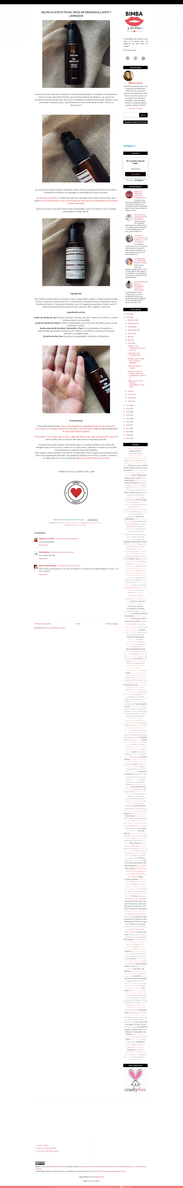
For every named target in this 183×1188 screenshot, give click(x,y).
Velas (140, 1044)
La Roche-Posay (132, 749)
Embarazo (130, 666)
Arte (135, 507)
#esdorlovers (135, 451)
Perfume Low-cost (141, 851)
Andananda (140, 495)
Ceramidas (138, 571)
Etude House (142, 680)
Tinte (132, 1015)
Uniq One (143, 1037)
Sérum (133, 978)
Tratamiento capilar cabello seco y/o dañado (136, 1029)
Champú (128, 573)
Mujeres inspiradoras (139, 814)
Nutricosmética (136, 828)
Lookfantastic (135, 762)
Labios (134, 752)
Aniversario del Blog (134, 497)
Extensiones (143, 685)
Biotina (136, 539)
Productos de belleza (135, 898)
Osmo (140, 836)
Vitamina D (140, 1050)
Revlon (134, 951)
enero (130, 401)
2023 (128, 409)
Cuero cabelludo (131, 630)
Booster (128, 549)
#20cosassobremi (135, 449)
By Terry (136, 553)
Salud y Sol (129, 966)
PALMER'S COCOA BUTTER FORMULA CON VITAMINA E (141, 239)
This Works (143, 1012)
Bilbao (129, 537)
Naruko (126, 818)
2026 (128, 314)
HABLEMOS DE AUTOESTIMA (134, 354)
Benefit (144, 534)
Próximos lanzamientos (138, 937)
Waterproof (142, 1055)
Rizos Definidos (131, 956)
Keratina (138, 740)
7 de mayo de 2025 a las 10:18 (68, 566)
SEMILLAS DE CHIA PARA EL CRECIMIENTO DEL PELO (136, 384)
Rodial (139, 956)
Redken (135, 946)
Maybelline (128, 789)
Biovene (141, 539)
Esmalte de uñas (131, 675)
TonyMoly (126, 1027)
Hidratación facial (135, 718)
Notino (134, 825)
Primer (134, 896)
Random (137, 944)
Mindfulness (140, 806)
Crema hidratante (136, 622)
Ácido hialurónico (139, 475)
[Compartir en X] (93, 520)
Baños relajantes (137, 514)
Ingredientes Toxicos (140, 730)
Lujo (125, 764)
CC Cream (142, 568)
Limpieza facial (135, 759)
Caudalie (134, 568)
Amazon (143, 490)
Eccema (138, 658)
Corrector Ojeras (135, 606)
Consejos (139, 592)
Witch (135, 1057)
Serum (127, 978)
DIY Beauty (137, 656)
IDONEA (127, 725)
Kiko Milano (129, 742)
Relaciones (128, 949)
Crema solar (128, 627)
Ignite (132, 725)
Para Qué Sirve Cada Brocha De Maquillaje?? (140, 217)
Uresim (143, 1039)
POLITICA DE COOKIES (46, 1148)
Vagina (133, 1042)
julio (129, 337)
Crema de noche (131, 621)
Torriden (133, 1027)
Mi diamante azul (98, 1177)
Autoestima (142, 509)
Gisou (145, 706)
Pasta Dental (128, 840)
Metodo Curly (132, 796)
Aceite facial (64, 523)
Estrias (126, 680)
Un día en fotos (135, 1037)
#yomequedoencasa (135, 453)
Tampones (130, 1005)
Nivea (136, 823)
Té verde (137, 1007)
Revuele (128, 954)
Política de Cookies (138, 884)
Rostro (133, 958)
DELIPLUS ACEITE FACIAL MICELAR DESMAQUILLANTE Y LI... (137, 375)
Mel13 (127, 791)
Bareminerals (131, 516)
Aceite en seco (134, 465)
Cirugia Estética (136, 580)
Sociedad (129, 988)
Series (144, 976)
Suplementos (128, 1002)
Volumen (132, 1055)
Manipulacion (138, 774)
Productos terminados (134, 930)
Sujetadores (138, 1000)
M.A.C (145, 764)
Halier (128, 716)
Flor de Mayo (139, 697)
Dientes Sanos (136, 654)
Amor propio (135, 492)
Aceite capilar (134, 463)
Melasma (132, 791)
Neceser (134, 821)
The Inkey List (134, 1012)
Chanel (127, 578)
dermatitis (139, 639)
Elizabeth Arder (139, 663)
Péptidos (143, 846)
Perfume (131, 851)
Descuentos (141, 644)
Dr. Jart (144, 656)
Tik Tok (127, 1015)
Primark (128, 896)
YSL (145, 1057)
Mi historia (140, 799)
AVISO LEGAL (43, 1145)
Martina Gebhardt (138, 782)
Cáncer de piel (130, 566)
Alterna (132, 490)
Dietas (144, 654)
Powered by (130, 180)
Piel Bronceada (137, 860)
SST (126, 998)
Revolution (142, 951)
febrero (131, 398)
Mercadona (70, 525)
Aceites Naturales (133, 473)
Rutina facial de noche (133, 961)
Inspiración (130, 732)
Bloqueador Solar (139, 541)
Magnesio (129, 769)
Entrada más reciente (42, 624)
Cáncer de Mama (138, 564)
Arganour (143, 504)
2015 (128, 435)
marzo (130, 394)
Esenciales (141, 673)
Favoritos (142, 690)
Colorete (130, 590)
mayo (130, 343)
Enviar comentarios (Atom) (54, 628)
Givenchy (127, 709)
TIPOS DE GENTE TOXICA (135, 367)
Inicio (78, 624)
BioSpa (141, 537)
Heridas (142, 716)
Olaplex (133, 833)
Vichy (142, 1047)
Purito (142, 939)
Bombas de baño (139, 546)
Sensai (130, 976)
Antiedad (128, 502)
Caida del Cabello (133, 561)
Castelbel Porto (141, 566)
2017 (128, 428)
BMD (125, 544)
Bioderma (135, 537)
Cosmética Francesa (131, 611)
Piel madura (130, 868)
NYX (128, 831)
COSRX (138, 616)
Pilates (127, 882)
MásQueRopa (44, 552)
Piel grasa (81, 525)
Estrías (131, 680)
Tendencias (131, 1009)
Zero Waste (133, 1059)
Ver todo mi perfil (135, 108)
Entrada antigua (111, 624)
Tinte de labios (140, 1015)
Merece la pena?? (140, 794)
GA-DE (143, 699)
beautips (129, 524)
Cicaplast (127, 580)
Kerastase (131, 740)
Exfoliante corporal (139, 682)
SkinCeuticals (141, 986)
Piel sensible (136, 875)
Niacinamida (128, 823)
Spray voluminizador (140, 995)
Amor (126, 492)
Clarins (144, 580)
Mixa (130, 809)
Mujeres (127, 813)
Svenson (144, 1002)
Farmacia (134, 690)
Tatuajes (137, 1005)
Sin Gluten (135, 983)
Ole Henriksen (141, 833)
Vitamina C (131, 1050)
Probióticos (142, 896)
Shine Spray (141, 981)
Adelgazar (128, 485)
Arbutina (136, 504)
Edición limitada (139, 661)
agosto (131, 333)
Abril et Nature (137, 461)
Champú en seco (139, 573)
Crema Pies (141, 624)
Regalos (142, 947)
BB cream (128, 521)
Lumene (130, 764)
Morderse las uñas (131, 811)
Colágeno (144, 588)
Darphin (144, 632)
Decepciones (131, 634)
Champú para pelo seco (135, 575)
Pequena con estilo (46, 539)
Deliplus (75, 523)
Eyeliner (128, 690)
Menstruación (141, 792)
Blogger (127, 541)
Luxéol (140, 764)
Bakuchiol (136, 512)
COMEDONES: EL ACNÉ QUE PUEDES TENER (140, 261)
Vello (144, 1045)
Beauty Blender (131, 526)
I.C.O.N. (136, 723)
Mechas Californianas (140, 789)
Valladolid (140, 1042)
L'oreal (135, 747)
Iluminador (142, 725)
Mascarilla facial (138, 787)
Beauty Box (141, 526)
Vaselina (127, 1045)
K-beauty (143, 737)
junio (130, 340)
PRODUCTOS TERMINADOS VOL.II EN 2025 (137, 348)
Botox (134, 549)
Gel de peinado (129, 704)
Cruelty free (140, 627)
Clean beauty (141, 583)
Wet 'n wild (128, 1057)
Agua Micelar (137, 485)
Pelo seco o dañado (134, 844)
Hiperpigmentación (132, 721)
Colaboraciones (131, 587)
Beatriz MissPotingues (47, 566)
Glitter (140, 709)
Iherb (136, 725)
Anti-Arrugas (141, 500)
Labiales (127, 752)
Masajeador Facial (131, 784)
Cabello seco (134, 559)
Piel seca (136, 874)
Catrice (127, 568)
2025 (128, 317)
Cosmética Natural (139, 613)
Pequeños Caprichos (131, 848)
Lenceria (143, 754)
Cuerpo (142, 630)
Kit (135, 742)
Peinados (140, 840)
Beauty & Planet (140, 524)
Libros (125, 757)
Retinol (128, 951)
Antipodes (135, 502)
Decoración (140, 634)
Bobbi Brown (133, 544)
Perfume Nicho (130, 853)
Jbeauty (130, 737)
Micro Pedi (131, 803)
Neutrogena (142, 821)
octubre (131, 327)
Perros (144, 853)
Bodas (140, 544)
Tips (137, 1022)
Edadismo (129, 661)
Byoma (142, 554)
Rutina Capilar (141, 959)
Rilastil (134, 954)
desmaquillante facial (90, 523)
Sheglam (129, 981)
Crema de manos (139, 618)
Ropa (143, 956)
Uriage (128, 1042)
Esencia (134, 673)
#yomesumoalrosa (134, 456)
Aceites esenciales (140, 470)
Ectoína (144, 658)
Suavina (130, 1000)
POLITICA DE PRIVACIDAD (48, 1151)
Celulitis (131, 571)
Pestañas (128, 856)
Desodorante (129, 651)
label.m (142, 749)
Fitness (144, 694)
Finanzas (126, 694)
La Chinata (142, 747)
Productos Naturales (137, 909)
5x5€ (130, 461)
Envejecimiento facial (132, 670)
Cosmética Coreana (135, 608)
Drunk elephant (129, 658)
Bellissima (137, 534)
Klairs (138, 742)
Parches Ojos (142, 838)
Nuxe (144, 828)
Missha (126, 809)
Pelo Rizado (135, 843)
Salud (131, 963)
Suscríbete (135, 174)
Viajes (137, 1047)
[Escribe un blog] (90, 520)
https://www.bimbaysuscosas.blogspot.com (108, 1171)
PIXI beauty (134, 882)
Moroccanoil (142, 811)
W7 (136, 1055)
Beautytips (138, 529)
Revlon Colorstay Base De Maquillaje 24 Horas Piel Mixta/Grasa (141, 286)
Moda (135, 808)
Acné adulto (129, 480)
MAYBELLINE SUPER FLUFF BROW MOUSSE (136, 361)
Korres (128, 745)
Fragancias (128, 699)
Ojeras (127, 833)
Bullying (134, 551)
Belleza (129, 534)
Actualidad (142, 483)
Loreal (143, 762)
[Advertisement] (76, 614)
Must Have (130, 816)
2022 (128, 412)
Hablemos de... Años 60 (138, 713)
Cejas (125, 571)
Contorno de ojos (138, 601)
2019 (128, 422)
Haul (132, 716)
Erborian (144, 670)
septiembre (132, 330)
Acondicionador (132, 483)
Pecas (135, 840)
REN (134, 949)
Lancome (136, 754)
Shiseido (127, 983)
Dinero (126, 656)
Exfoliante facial (130, 685)
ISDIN (143, 732)
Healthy (136, 716)
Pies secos (142, 879)
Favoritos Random (131, 692)
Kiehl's (144, 740)
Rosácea (127, 959)
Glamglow (134, 709)
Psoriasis (136, 939)
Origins (135, 836)
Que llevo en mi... (132, 942)
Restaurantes (141, 949)
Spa (131, 990)
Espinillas (142, 675)
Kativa (126, 740)
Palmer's (127, 838)
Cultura (139, 632)
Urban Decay (135, 1039)
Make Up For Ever (139, 769)
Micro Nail (142, 801)
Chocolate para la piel (138, 578)
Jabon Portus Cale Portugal (133, 735)
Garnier (144, 701)
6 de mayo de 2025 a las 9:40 (62, 552)
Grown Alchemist (137, 711)
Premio (135, 891)
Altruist (137, 490)
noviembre (132, 323)
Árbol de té (129, 505)
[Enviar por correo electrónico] (88, 520)
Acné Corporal (141, 480)
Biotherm (130, 539)
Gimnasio (133, 706)
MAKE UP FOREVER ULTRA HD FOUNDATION (140, 195)
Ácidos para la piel (132, 478)
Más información (128, 1187)
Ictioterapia (143, 723)
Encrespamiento (135, 668)
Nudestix (128, 828)
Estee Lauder (130, 678)
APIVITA (143, 502)
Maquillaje (136, 776)
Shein (134, 981)
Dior (131, 656)
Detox (136, 651)
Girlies (139, 706)
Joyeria (135, 737)
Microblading (129, 806)
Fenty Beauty (143, 692)
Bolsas (130, 546)
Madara (141, 767)
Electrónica (130, 663)
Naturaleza (143, 818)
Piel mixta (141, 868)
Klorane (143, 742)
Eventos (128, 682)
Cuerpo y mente (130, 632)
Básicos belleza (140, 519)
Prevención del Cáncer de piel (135, 894)
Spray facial (129, 993)
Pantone (134, 838)
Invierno (137, 732)
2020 (128, 418)
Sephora (137, 976)
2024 (128, 405)
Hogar (143, 721)
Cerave (145, 571)
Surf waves (136, 1002)
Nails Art (138, 816)
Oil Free (141, 831)
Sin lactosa (143, 983)
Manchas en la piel (131, 772)
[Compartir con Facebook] (95, 520)
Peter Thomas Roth (139, 855)
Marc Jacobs (136, 780)
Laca (139, 752)
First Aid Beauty (136, 694)
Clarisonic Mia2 (130, 582)
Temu (143, 1007)
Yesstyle (140, 1057)
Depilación (139, 637)
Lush (135, 764)
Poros (135, 889)
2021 (128, 415)
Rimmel (138, 954)
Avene (126, 512)
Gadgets (127, 701)
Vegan (134, 1044)
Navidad (127, 821)
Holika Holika (129, 723)
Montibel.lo (143, 809)
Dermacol (132, 639)
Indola (127, 728)
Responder (43, 545)
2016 (128, 432)
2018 (128, 425)
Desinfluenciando (135, 646)
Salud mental (141, 964)
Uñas (127, 1039)
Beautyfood (130, 529)
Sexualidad (142, 978)
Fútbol (138, 699)
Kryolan (134, 744)
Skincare (133, 986)
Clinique (128, 585)
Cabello (136, 556)
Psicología (128, 939)
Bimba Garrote (136, 83)
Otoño (145, 836)
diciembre (132, 320)
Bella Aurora (139, 531)
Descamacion (131, 644)
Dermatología (132, 642)
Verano (130, 1047)
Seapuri (137, 966)
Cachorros (144, 559)
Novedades (142, 826)
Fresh (134, 699)
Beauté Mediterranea (140, 521)
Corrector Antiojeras (135, 604)
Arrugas (131, 507)
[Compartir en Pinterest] (97, 520)
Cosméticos (129, 616)
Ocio (135, 831)
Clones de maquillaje (139, 585)
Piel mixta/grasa (133, 871)
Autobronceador (130, 509)
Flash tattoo (131, 697)
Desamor (141, 642)
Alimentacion (135, 488)
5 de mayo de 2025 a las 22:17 (66, 539)
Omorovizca (128, 836)
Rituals (144, 954)
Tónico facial (140, 1024)
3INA (125, 461)
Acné (144, 478)
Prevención (142, 891)
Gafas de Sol (136, 701)
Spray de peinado (140, 991)
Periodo (138, 853)
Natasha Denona (134, 818)
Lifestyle (133, 756)
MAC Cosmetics (132, 767)
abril (130, 391)
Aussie (139, 507)
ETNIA (136, 680)
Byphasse (128, 556)
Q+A (146, 939)
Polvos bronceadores (132, 887)
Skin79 (127, 986)
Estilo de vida (140, 678)
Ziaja (139, 1059)
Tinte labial (127, 1017)
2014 (128, 438)
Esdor (127, 673)
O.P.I (131, 831)
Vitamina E (129, 1052)
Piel (141, 858)
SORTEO (137, 988)
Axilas (131, 512)
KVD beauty (141, 744)
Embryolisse (140, 666)
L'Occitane (128, 747)
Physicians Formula (132, 858)
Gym (128, 713)
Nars (144, 816)
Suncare (145, 1000)
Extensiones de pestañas (135, 687)
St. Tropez (131, 998)
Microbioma (140, 803)
